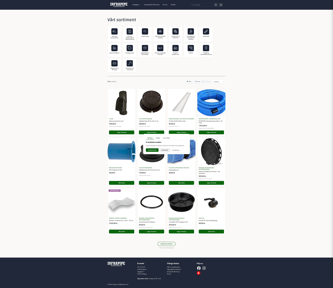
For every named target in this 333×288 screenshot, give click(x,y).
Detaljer (158, 138)
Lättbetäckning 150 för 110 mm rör (148, 121)
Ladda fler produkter (166, 244)
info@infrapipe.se (142, 269)
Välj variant (121, 183)
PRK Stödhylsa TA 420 (115, 170)
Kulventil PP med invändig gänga (208, 220)
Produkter (136, 5)
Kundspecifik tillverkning (151, 4)
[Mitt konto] (216, 5)
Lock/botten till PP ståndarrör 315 (178, 222)
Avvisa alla (165, 150)
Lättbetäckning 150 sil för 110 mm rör (149, 170)
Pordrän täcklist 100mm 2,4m (177, 121)
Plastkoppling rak (174, 170)
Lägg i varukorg (121, 132)
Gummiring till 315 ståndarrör (147, 222)
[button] (199, 268)
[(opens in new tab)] (198, 273)
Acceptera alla (152, 150)
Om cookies (166, 138)
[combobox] (202, 5)
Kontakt (173, 4)
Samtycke (150, 138)
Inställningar (175, 150)
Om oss (165, 4)
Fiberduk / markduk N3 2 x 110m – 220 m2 (121, 220)
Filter (190, 81)
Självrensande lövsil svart (116, 121)
